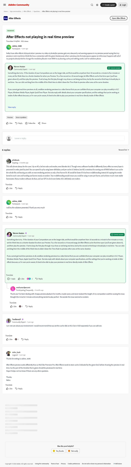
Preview (10, 117)
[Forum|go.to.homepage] (18, 5)
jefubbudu (15, 160)
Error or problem (21, 117)
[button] (4, 5)
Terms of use (55, 464)
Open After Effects (118, 18)
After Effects (27, 11)
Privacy (63, 464)
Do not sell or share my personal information (96, 464)
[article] (65, 174)
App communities (15, 11)
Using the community (42, 464)
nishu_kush (16, 352)
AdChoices (118, 464)
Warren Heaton (19, 66)
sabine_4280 (17, 46)
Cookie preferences (74, 464)
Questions (37, 11)
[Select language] (97, 5)
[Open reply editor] (65, 138)
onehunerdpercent (23, 287)
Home (6, 11)
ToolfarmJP (16, 319)
